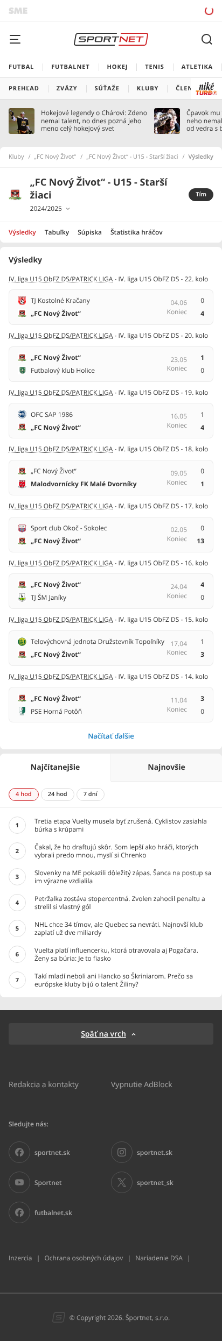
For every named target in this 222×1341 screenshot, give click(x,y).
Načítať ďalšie (111, 736)
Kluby (16, 157)
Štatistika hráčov (136, 232)
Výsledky (22, 232)
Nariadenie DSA (159, 1257)
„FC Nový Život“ (55, 157)
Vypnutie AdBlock (141, 1084)
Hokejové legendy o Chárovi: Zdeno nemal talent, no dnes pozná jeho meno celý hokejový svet (94, 120)
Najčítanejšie (55, 767)
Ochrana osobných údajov (83, 1257)
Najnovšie (166, 767)
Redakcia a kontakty (44, 1084)
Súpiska (90, 232)
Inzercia (20, 1257)
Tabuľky (57, 232)
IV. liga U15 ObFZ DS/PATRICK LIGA (61, 278)
